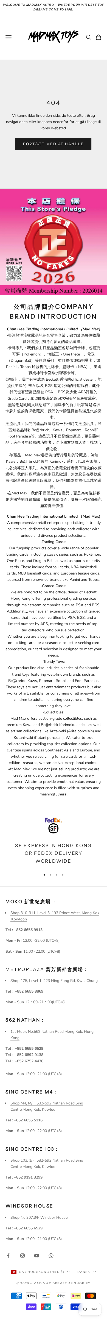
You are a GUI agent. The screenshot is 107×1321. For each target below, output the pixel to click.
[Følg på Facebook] (8, 1255)
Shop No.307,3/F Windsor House (38, 1217)
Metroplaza (47, 969)
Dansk (83, 1272)
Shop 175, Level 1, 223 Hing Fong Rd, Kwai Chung (54, 980)
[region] (53, 840)
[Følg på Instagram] (22, 1255)
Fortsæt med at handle (53, 144)
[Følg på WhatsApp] (51, 1255)
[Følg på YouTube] (37, 1255)
